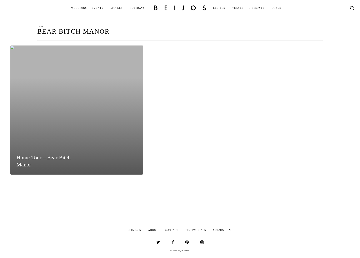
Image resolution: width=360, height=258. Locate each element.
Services (134, 230)
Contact (171, 230)
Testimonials (195, 230)
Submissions (222, 230)
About (153, 230)
